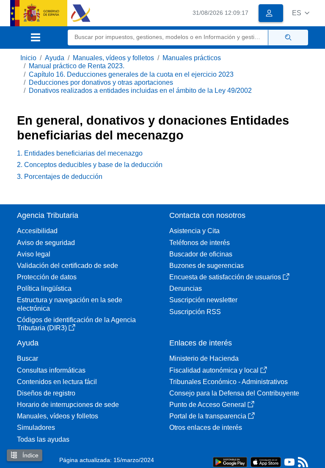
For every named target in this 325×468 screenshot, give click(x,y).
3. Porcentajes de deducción (59, 176)
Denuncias (185, 288)
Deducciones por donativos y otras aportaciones (101, 82)
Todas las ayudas (43, 439)
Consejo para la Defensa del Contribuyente (234, 393)
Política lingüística (44, 288)
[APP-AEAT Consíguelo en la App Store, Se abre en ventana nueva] (266, 461)
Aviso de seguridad (46, 242)
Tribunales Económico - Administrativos (228, 381)
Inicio (28, 57)
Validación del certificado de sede (67, 265)
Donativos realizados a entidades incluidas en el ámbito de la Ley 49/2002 (140, 90)
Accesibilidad (37, 230)
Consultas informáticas (51, 370)
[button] (300, 12)
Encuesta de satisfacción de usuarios (225, 277)
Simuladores (36, 427)
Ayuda (54, 57)
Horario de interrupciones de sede (68, 404)
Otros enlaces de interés (205, 427)
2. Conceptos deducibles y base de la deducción (89, 164)
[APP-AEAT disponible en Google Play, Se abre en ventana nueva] (230, 461)
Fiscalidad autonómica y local (214, 370)
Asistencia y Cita (194, 230)
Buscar (27, 358)
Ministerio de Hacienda (204, 358)
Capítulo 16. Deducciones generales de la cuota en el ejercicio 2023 (131, 74)
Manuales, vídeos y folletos (113, 57)
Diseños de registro (46, 393)
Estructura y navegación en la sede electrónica (69, 304)
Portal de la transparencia (207, 416)
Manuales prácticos (191, 57)
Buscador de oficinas (200, 254)
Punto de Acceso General (207, 404)
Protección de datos (47, 277)
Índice (30, 455)
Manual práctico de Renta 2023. (76, 66)
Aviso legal (33, 254)
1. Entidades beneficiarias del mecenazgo (80, 153)
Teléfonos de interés (199, 242)
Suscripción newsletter (203, 300)
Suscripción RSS (195, 311)
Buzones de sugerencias (206, 265)
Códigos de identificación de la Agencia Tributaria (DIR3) (76, 324)
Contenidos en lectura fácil (57, 381)
